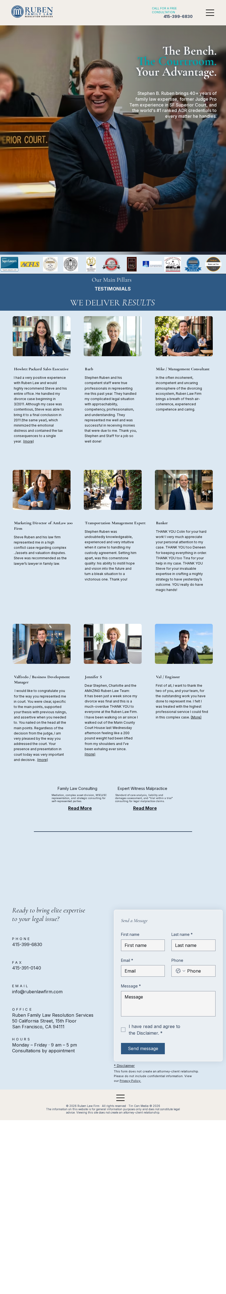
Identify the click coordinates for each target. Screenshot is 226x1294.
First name (130, 934)
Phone (177, 960)
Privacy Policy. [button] (130, 1081)
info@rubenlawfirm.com (37, 991)
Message (131, 986)
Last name (182, 934)
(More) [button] (196, 717)
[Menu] (210, 13)
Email (127, 960)
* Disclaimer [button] (124, 1065)
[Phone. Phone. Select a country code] (180, 971)
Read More (80, 808)
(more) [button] (28, 441)
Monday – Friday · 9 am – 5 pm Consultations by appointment (44, 1047)
